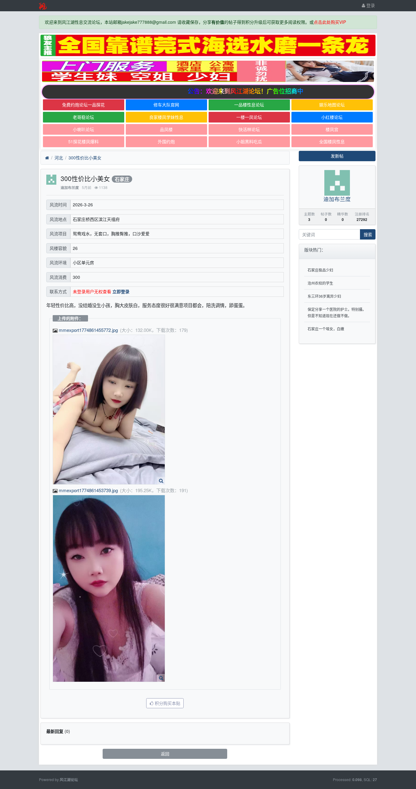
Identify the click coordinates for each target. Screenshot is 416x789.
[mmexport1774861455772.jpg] (109, 410)
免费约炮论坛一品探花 (83, 104)
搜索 (368, 234)
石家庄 (122, 179)
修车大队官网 (166, 104)
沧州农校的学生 (320, 283)
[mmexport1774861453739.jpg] (109, 588)
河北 (59, 158)
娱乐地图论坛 (332, 104)
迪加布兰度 (70, 187)
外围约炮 (166, 141)
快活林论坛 (249, 129)
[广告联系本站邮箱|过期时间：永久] (208, 45)
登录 (370, 5)
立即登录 (120, 291)
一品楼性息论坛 (249, 104)
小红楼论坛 (332, 117)
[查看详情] (161, 481)
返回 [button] (165, 754)
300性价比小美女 (85, 158)
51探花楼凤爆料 (83, 141)
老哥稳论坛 (83, 117)
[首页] (47, 158)
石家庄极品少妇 (320, 269)
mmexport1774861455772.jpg (88, 330)
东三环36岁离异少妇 (324, 296)
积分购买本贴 (166, 703)
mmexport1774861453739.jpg (88, 490)
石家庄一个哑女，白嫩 (326, 328)
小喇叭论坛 (83, 129)
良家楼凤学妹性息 (166, 117)
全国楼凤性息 (332, 141)
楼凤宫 (332, 129)
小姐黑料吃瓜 (249, 141)
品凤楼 (166, 129)
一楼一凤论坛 (249, 117)
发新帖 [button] (337, 156)
